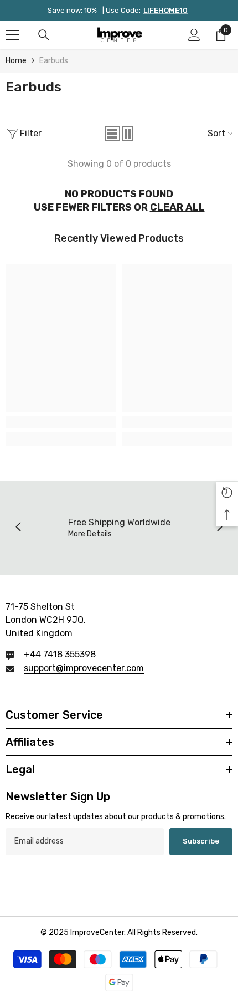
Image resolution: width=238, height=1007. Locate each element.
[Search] (43, 35)
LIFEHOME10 (165, 10)
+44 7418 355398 (60, 654)
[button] (112, 133)
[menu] (12, 35)
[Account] (194, 35)
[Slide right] (219, 527)
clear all (177, 207)
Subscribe (201, 841)
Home (16, 60)
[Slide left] (19, 527)
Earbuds (53, 60)
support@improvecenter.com (84, 668)
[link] (61, 422)
